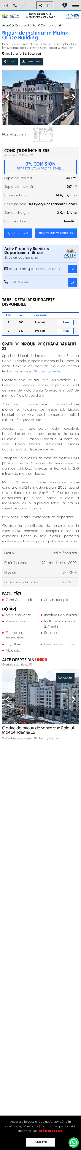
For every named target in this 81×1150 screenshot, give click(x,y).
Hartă (11, 61)
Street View (33, 61)
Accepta (41, 1141)
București (22, 25)
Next (73, 97)
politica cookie (50, 1130)
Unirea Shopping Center (42, 371)
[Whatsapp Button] (24, 5)
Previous (7, 97)
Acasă (6, 25)
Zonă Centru (42, 25)
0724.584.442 (15, 4)
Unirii (58, 25)
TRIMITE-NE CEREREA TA (55, 233)
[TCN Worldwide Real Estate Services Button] (72, 16)
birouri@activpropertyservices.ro (6, 4)
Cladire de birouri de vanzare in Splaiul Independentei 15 (38, 730)
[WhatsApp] (73, 1142)
